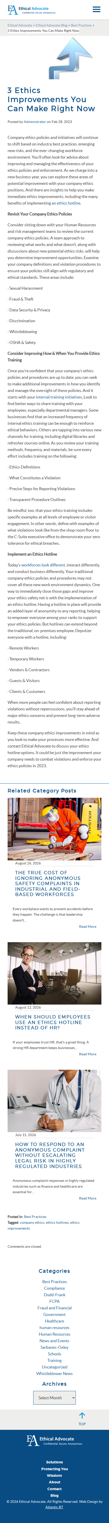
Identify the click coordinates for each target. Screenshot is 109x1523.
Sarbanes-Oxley (54, 1347)
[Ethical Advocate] (54, 1440)
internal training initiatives (59, 397)
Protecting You (54, 1469)
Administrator (35, 122)
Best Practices (35, 1217)
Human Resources (54, 1334)
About (54, 1482)
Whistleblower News (54, 1373)
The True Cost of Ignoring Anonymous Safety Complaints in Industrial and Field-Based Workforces (48, 883)
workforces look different (43, 565)
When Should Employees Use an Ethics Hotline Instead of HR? (53, 1022)
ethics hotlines (57, 1222)
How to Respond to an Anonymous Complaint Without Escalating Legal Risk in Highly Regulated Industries (50, 1155)
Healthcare (54, 1321)
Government (54, 1314)
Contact (54, 1489)
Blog (54, 1495)
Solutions (54, 1462)
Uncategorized (54, 1367)
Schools (54, 1354)
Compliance (54, 1288)
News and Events (54, 1340)
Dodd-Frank (54, 1294)
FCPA (54, 1301)
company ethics (32, 1222)
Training (54, 1360)
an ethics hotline (66, 203)
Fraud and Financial (55, 1308)
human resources (54, 1327)
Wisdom (54, 1475)
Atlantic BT (54, 1507)
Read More (87, 927)
